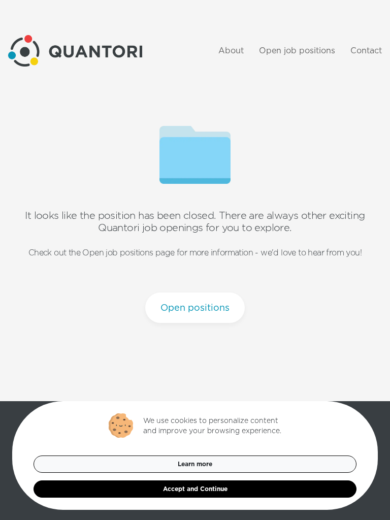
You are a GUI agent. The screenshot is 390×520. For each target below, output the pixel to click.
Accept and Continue (195, 489)
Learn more (195, 464)
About (231, 50)
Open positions (195, 307)
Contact (366, 50)
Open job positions (297, 50)
